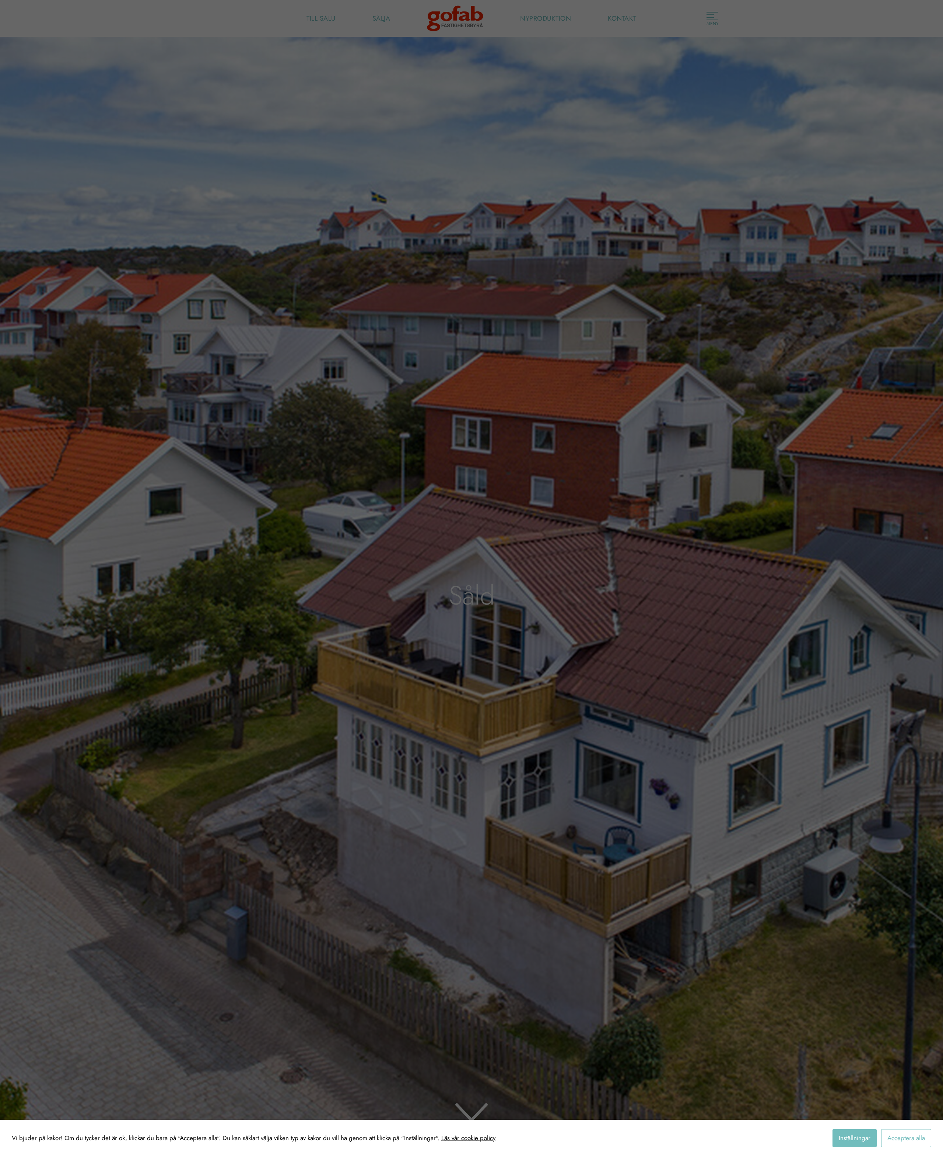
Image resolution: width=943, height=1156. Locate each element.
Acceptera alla (906, 1138)
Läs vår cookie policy (468, 1138)
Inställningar (854, 1138)
